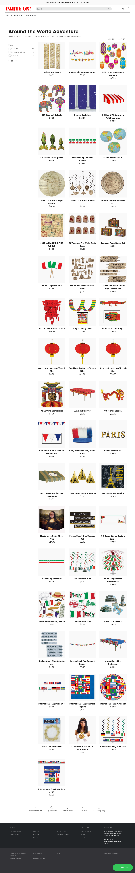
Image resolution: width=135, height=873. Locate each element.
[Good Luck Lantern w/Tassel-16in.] (113, 351)
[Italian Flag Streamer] (51, 562)
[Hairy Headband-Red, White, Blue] (82, 434)
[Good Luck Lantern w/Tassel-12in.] (82, 351)
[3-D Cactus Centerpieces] (51, 141)
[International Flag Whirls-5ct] (113, 730)
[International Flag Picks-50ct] (51, 687)
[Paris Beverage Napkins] (113, 476)
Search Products (36, 811)
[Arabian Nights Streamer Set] (82, 55)
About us (12, 862)
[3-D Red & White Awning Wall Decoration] (113, 98)
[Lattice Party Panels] (51, 55)
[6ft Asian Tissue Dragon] (113, 312)
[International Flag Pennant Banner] (82, 644)
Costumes (36, 834)
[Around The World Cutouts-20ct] (82, 269)
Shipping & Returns (39, 858)
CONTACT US (30, 15)
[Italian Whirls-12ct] (82, 562)
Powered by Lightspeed (111, 853)
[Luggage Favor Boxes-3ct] (113, 226)
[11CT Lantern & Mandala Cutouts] (113, 55)
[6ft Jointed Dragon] (113, 394)
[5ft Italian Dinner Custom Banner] (113, 519)
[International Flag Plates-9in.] (113, 687)
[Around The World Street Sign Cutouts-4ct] (113, 269)
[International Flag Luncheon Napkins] (82, 687)
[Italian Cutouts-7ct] (82, 604)
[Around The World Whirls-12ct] (82, 184)
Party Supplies (14, 834)
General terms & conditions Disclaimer (18, 854)
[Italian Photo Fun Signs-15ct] (51, 604)
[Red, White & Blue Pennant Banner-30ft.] (51, 434)
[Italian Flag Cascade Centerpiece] (113, 562)
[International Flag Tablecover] (113, 644)
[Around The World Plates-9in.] (113, 184)
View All (35, 838)
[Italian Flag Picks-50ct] (51, 269)
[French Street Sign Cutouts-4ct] (82, 519)
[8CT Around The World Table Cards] (82, 226)
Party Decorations (15, 831)
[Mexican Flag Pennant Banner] (82, 141)
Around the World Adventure (68, 36)
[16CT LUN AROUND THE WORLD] (51, 226)
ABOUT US (18, 15)
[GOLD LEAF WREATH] (51, 730)
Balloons (36, 831)
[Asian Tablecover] (82, 394)
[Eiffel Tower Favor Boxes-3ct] (82, 476)
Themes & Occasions (31, 36)
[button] (123, 867)
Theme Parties (48, 36)
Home (10, 36)
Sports (12, 838)
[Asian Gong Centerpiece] (51, 394)
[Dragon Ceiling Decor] (82, 312)
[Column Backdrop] (82, 98)
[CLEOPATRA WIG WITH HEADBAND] (82, 730)
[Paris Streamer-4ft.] (113, 434)
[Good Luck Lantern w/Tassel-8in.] (51, 351)
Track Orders (67, 811)
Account (83, 834)
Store (18, 36)
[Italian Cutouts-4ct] (113, 604)
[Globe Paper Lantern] (113, 141)
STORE (8, 15)
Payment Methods (15, 858)
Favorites (83, 811)
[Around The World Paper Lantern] (51, 184)
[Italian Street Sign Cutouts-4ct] (51, 644)
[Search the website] (109, 8)
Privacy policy (37, 853)
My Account (52, 811)
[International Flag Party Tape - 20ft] (51, 772)
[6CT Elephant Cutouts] (51, 98)
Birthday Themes (62, 831)
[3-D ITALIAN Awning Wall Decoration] (51, 476)
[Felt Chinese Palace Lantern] (51, 312)
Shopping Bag (99, 811)
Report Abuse (37, 862)
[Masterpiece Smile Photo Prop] (51, 519)
